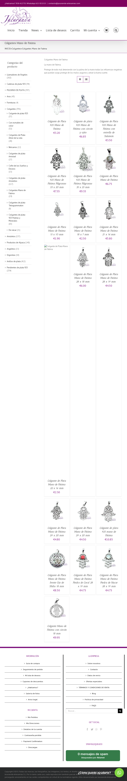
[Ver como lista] (86, 79)
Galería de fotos (33, 693)
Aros (9, 96)
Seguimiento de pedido (33, 669)
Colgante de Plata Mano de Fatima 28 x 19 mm (109, 278)
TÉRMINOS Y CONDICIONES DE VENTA (94, 687)
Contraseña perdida (32, 735)
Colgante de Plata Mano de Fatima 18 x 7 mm (83, 231)
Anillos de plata (14, 261)
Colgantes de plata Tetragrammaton (17, 204)
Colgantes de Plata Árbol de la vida (17, 136)
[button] (119, 772)
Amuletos (11, 236)
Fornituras (11, 102)
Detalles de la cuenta (33, 729)
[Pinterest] (101, 729)
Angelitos (11, 249)
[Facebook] (87, 729)
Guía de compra (33, 663)
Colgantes (16, 48)
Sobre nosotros (94, 663)
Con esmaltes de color (16, 124)
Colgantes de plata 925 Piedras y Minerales (17, 217)
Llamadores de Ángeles (17, 74)
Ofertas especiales (94, 681)
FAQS (94, 705)
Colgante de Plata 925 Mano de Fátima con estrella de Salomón (109, 129)
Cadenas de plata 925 (16, 84)
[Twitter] (92, 729)
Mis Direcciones (32, 723)
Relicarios (13, 147)
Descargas (32, 747)
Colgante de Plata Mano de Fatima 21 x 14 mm (109, 231)
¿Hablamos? (32, 687)
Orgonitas (11, 255)
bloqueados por (95, 756)
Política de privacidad (94, 699)
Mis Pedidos (33, 717)
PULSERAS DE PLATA (16, 90)
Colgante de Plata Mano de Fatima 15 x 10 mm (57, 231)
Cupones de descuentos (33, 681)
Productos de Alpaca (16, 242)
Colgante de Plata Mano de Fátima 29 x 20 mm (57, 531)
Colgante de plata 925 (18, 113)
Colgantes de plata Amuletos (17, 179)
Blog (94, 693)
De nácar (12, 230)
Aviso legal (32, 699)
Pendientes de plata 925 (17, 267)
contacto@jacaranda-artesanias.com (64, 3)
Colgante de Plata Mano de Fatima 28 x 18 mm (83, 278)
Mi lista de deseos (32, 675)
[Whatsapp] (96, 729)
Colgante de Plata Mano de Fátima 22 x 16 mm (57, 484)
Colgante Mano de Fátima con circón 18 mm (57, 630)
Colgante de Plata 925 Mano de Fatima (57, 125)
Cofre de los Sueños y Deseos (18, 167)
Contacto (94, 669)
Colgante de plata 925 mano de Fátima (109, 531)
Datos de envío (94, 675)
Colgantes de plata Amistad (17, 155)
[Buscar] (116, 30)
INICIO (8, 48)
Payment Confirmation (32, 741)
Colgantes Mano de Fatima (17, 192)
